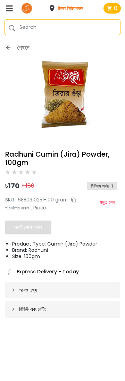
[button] (68, 8)
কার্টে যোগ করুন (28, 227)
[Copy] (72, 200)
